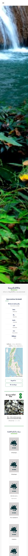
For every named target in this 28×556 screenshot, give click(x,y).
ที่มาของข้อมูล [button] (13, 384)
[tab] (14, 380)
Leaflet (12, 376)
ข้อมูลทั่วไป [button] (13, 380)
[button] (14, 357)
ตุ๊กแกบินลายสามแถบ (14, 496)
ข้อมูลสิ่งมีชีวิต (11, 291)
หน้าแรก (5, 291)
